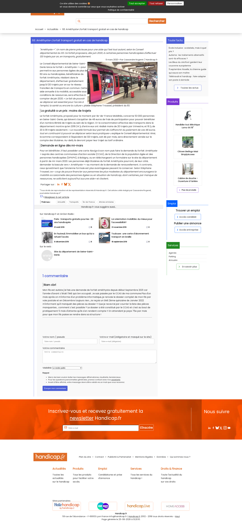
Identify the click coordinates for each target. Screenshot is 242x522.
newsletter (82, 418)
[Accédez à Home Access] (175, 506)
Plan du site (85, 456)
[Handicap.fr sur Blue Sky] (217, 427)
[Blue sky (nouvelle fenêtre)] (65, 185)
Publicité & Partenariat (119, 456)
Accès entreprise (188, 229)
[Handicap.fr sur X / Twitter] (221, 427)
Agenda (172, 252)
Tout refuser (156, 3)
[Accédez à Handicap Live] (139, 506)
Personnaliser (174, 3)
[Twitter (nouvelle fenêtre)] (69, 185)
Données (161, 456)
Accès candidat (187, 217)
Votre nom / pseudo (54, 337)
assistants (115, 380)
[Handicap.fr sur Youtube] (229, 427)
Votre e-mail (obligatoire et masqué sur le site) (126, 337)
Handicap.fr (134, 516)
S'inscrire (146, 428)
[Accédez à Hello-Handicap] (67, 506)
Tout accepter (137, 3)
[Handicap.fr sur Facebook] (213, 427)
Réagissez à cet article (56, 197)
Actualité (61, 202)
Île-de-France (89, 202)
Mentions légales (144, 456)
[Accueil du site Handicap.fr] (50, 457)
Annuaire (173, 260)
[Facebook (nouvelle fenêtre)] (62, 185)
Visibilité (47, 367)
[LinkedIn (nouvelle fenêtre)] (58, 185)
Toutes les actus (189, 87)
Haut (177, 516)
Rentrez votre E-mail (50, 428)
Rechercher (157, 21)
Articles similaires (106, 202)
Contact (99, 456)
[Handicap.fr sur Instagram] (225, 427)
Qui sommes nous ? (180, 456)
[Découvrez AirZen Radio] (103, 506)
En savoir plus (189, 266)
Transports (74, 202)
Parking (172, 256)
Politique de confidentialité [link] (121, 10)
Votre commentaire (54, 348)
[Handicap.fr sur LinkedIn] (209, 427)
